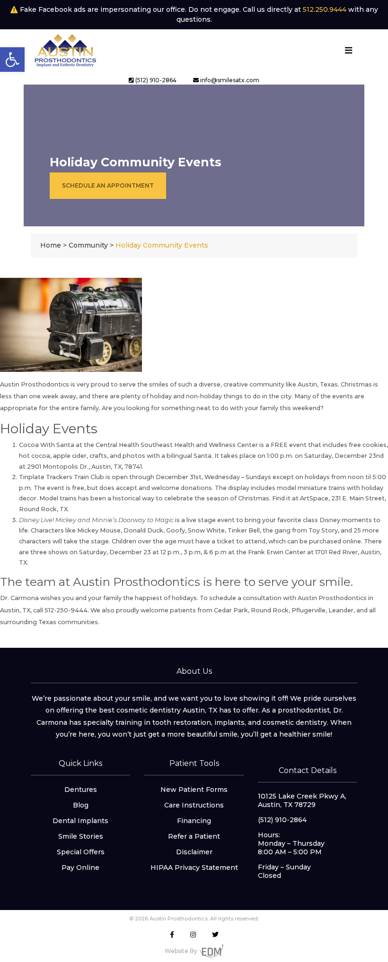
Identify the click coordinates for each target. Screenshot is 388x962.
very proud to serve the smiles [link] (121, 384)
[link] (12, 59)
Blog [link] (80, 805)
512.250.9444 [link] (324, 9)
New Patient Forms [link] (194, 789)
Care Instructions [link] (194, 805)
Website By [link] (181, 950)
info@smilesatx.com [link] (229, 80)
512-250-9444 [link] (66, 610)
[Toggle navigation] (348, 50)
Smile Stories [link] (80, 836)
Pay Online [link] (80, 867)
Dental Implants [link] (80, 820)
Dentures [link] (80, 789)
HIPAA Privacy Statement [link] (194, 867)
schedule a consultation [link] (245, 597)
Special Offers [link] (81, 852)
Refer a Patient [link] (194, 836)
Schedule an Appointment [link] (108, 185)
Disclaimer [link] (194, 852)
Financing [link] (194, 820)
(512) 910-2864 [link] (155, 80)
